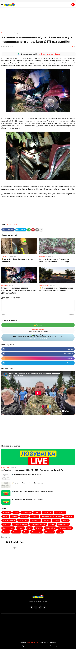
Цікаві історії (49, 532)
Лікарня (56, 520)
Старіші (71, 314)
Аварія (5, 516)
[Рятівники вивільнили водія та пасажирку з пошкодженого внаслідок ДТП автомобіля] (19, 275)
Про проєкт (26, 646)
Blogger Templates (32, 642)
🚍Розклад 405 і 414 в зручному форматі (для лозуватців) (32, 491)
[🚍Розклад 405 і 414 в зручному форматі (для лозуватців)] (5, 493)
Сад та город (23, 520)
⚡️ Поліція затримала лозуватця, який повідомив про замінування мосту (56, 289)
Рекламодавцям (55, 646)
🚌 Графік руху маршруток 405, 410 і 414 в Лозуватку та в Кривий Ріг (32, 470)
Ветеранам (68, 516)
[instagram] (40, 607)
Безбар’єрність (63, 524)
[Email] (37, 229)
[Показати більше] (41, 229)
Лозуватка (6, 512)
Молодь (65, 520)
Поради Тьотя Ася (9, 520)
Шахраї (60, 532)
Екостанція (43, 338)
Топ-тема (34, 516)
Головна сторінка (6, 33)
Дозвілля (38, 528)
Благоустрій (47, 512)
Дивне (30, 528)
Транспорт (15, 224)
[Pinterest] (33, 229)
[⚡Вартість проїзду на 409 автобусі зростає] (5, 485)
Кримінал (24, 516)
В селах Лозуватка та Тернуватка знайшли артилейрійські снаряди (54, 260)
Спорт (16, 512)
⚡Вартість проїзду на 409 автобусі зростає (27, 483)
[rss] (44, 607)
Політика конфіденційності (40, 646)
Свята (26, 532)
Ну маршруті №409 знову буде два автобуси (27, 499)
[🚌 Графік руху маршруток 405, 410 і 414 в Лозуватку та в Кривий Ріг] (38, 457)
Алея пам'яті (35, 520)
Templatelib (53, 642)
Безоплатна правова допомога (51, 516)
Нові (3, 314)
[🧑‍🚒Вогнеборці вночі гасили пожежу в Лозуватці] (19, 246)
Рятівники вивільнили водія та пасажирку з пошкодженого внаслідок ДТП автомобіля (18, 290)
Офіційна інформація (20, 524)
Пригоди (16, 33)
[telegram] (36, 607)
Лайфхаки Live (50, 528)
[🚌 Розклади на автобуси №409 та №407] (5, 477)
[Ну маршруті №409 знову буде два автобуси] (5, 502)
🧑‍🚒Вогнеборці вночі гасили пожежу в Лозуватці (17, 260)
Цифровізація (26, 512)
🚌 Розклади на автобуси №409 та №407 (26, 475)
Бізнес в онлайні (8, 528)
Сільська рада (36, 532)
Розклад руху (60, 512)
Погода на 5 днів (34, 338)
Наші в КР (6, 524)
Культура (46, 520)
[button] (2, 4)
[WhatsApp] (29, 229)
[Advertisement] (38, 21)
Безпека (14, 516)
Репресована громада (38, 524)
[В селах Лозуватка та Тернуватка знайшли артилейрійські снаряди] (57, 246)
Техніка (51, 524)
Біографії (20, 528)
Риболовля (16, 532)
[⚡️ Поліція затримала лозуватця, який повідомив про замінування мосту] (57, 275)
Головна (18, 646)
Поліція (37, 512)
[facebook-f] (31, 607)
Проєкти (6, 532)
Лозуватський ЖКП (65, 528)
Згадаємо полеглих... (38, 329)
